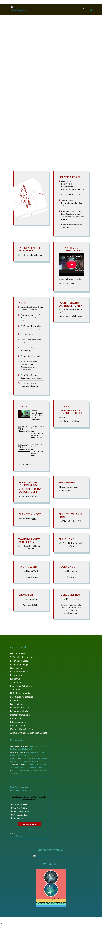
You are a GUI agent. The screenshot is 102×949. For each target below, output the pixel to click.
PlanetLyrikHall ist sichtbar (31, 356)
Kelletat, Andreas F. (67, 55)
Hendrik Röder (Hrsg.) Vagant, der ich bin (40, 48)
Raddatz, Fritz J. (26, 60)
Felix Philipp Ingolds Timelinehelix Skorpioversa (31, 376)
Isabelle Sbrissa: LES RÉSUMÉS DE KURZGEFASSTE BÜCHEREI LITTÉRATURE (72, 185)
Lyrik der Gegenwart (19, 671)
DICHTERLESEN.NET (20, 707)
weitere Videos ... (26, 464)
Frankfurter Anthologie (21, 685)
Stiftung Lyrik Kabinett (21, 657)
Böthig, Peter (31, 52)
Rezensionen (41, 60)
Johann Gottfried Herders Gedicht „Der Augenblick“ (27, 753)
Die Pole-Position (20, 808)
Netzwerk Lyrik (17, 667)
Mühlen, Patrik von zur (43, 58)
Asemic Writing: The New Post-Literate (28, 732)
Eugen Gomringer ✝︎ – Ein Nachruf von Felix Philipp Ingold (31, 318)
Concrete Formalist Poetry (22, 729)
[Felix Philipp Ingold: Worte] (71, 545)
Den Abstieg (18, 818)
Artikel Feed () (27, 518)
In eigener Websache (28, 334)
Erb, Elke (68, 52)
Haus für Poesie (17, 653)
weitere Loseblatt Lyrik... (70, 315)
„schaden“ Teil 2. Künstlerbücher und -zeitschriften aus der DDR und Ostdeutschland (37, 432)
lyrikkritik (15, 678)
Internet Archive (18, 721)
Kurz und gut (16, 703)
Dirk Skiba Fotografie (20, 693)
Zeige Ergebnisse (29, 829)
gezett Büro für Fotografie (22, 696)
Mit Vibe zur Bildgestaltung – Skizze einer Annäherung (32, 327)
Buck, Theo (43, 52)
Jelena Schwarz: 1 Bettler (70, 278)
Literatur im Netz (18, 718)
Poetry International (19, 660)
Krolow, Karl (26, 58)
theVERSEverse (17, 725)
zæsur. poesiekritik (19, 682)
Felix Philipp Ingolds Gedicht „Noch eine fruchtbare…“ (32, 308)
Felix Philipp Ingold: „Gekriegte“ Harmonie (29, 384)
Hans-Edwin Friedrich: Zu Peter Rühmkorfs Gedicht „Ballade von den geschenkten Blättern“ (72, 215)
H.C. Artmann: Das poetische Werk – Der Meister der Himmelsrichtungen (29, 759)
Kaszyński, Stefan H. (47, 55)
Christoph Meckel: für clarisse (72, 195)
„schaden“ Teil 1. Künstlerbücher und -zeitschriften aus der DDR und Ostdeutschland (37, 450)
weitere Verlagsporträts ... (30, 496)
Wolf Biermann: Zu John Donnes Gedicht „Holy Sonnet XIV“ (72, 203)
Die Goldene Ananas (21, 811)
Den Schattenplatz (20, 815)
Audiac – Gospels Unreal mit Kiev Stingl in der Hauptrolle (37, 415)
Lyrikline (14, 700)
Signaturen (15, 689)
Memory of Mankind (20, 714)
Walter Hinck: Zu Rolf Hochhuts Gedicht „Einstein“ (28, 747)
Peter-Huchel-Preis (19, 711)
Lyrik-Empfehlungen (20, 664)
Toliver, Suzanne (71, 60)
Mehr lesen (16, 81)
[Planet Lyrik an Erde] (71, 521)
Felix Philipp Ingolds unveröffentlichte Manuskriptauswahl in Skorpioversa (29, 365)
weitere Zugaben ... (67, 283)
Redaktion (18, 52)
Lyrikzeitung (16, 675)
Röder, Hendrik (55, 60)
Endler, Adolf (56, 52)
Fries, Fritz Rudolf (27, 55)
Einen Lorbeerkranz (20, 804)
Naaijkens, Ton (62, 58)
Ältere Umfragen (16, 836)
